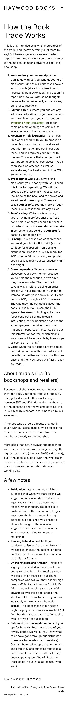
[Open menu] (62, 8)
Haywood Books (30, 8)
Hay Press (30, 687)
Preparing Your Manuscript (27, 122)
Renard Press (57, 687)
